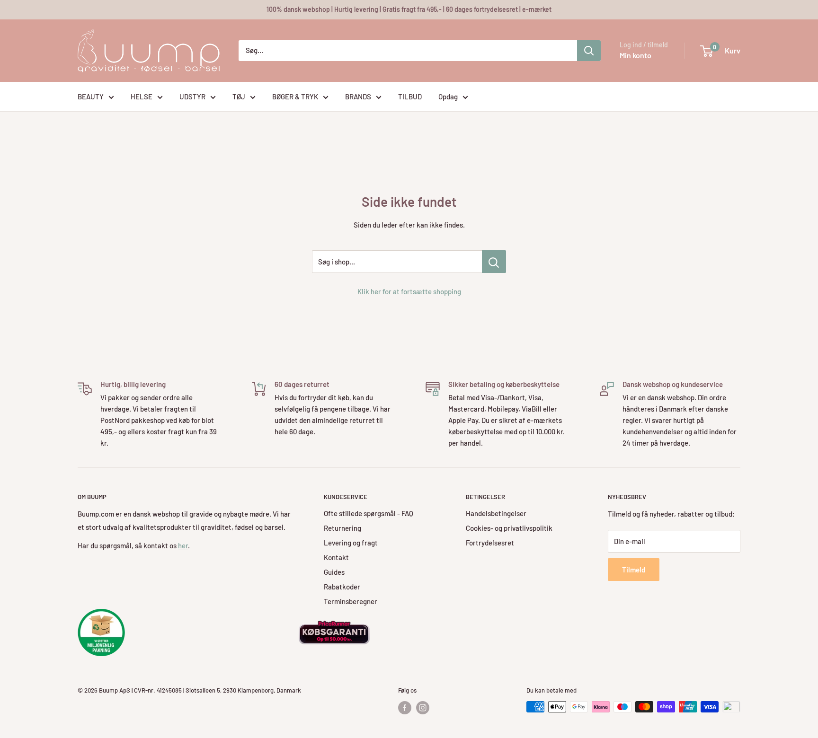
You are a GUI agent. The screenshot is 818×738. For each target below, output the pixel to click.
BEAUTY (91, 96)
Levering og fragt (351, 542)
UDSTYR (192, 96)
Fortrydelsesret (490, 542)
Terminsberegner (350, 601)
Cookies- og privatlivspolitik (509, 528)
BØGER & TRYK (295, 96)
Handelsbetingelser (496, 513)
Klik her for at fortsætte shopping (409, 291)
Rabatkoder (342, 586)
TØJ (238, 96)
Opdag (448, 96)
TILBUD (410, 96)
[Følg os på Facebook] (404, 707)
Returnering (342, 528)
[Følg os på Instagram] (422, 707)
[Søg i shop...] (494, 261)
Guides (334, 572)
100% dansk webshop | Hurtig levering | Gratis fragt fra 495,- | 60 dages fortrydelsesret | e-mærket (409, 9)
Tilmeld (633, 569)
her (183, 545)
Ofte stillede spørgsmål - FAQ (368, 513)
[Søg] (589, 50)
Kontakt (336, 557)
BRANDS (358, 96)
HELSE (141, 96)
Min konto (635, 55)
